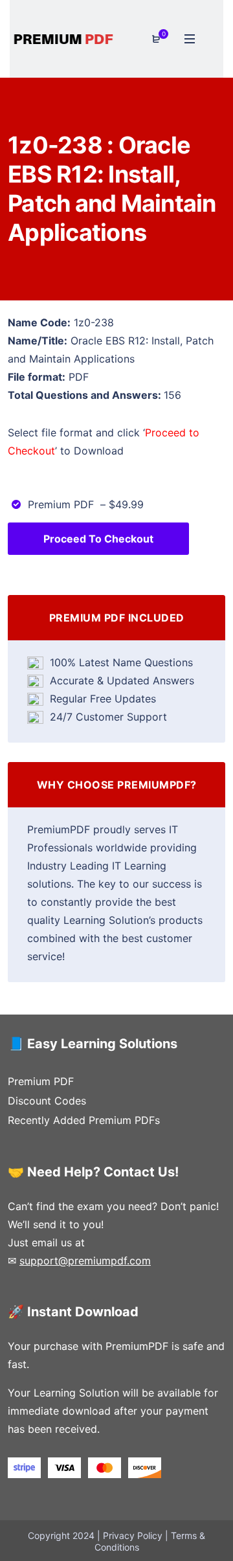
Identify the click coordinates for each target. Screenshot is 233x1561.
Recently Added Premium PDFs (84, 1120)
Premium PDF (41, 1081)
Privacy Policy (132, 1535)
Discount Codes (47, 1100)
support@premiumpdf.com (85, 1260)
